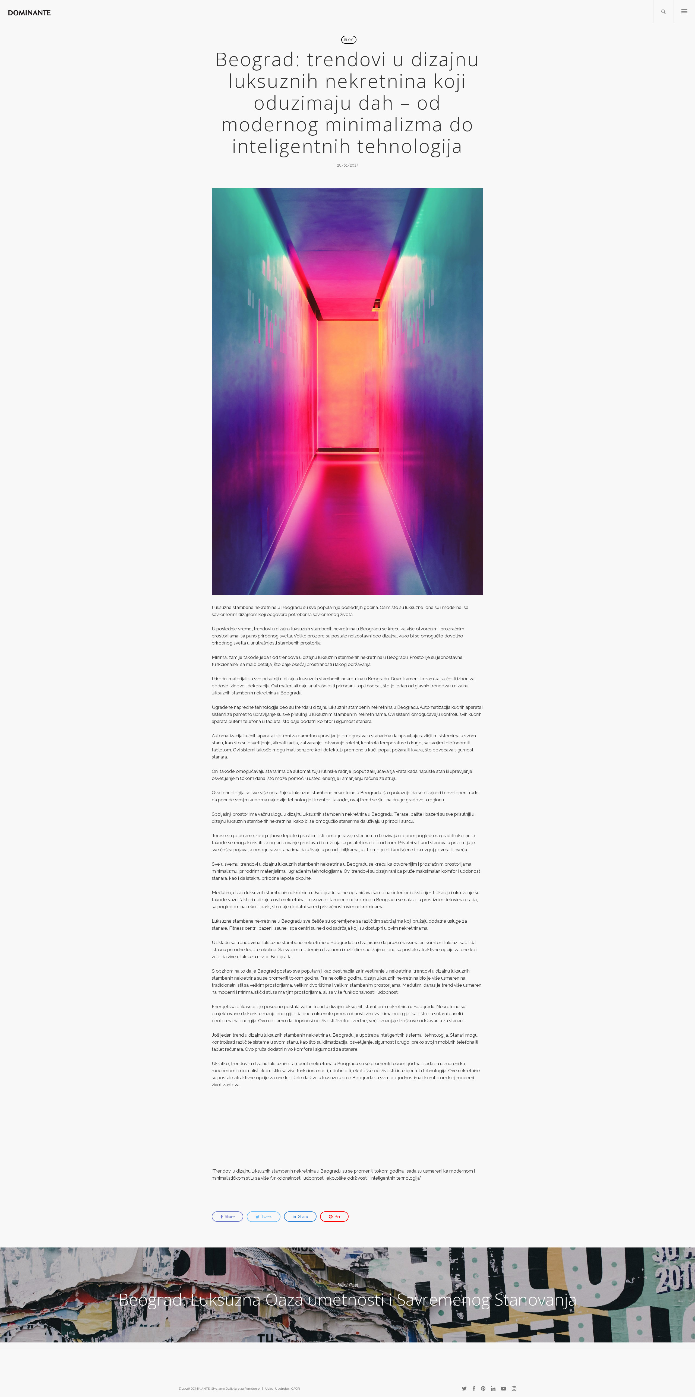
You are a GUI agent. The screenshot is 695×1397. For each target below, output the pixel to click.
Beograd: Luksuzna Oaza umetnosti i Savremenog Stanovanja (347, 1294)
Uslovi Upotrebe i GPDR (282, 1388)
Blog (349, 39)
